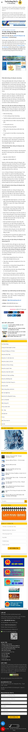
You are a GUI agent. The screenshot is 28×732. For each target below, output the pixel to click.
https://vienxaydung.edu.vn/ (14, 300)
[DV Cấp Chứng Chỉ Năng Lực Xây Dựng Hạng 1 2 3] (5, 326)
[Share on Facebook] (6, 312)
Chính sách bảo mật (6, 659)
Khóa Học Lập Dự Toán (7, 368)
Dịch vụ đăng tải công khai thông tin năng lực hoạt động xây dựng (15, 487)
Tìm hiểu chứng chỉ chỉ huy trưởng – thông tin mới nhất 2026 (15, 482)
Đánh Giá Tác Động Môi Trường (8, 396)
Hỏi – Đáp (4, 410)
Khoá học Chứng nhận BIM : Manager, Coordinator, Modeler (14, 456)
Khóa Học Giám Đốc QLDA (7, 371)
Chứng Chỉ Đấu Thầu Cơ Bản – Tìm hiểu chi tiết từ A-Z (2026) (16, 478)
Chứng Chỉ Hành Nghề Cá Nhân (8, 347)
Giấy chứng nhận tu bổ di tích (8, 389)
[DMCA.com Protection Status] (14, 675)
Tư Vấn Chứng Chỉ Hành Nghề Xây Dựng (11, 647)
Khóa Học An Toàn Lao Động (8, 375)
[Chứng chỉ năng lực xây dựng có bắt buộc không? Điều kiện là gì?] (4, 335)
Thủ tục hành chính (6, 406)
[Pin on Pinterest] (22, 312)
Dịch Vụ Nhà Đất (5, 399)
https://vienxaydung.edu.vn (10, 624)
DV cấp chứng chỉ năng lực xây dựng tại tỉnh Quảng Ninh (17, 332)
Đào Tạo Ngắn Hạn (6, 392)
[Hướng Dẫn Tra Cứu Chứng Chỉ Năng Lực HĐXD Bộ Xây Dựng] (4, 329)
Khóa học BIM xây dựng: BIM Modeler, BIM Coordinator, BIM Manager (15, 495)
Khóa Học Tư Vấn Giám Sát (8, 358)
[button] (2, 2)
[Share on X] (10, 312)
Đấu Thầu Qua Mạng (6, 650)
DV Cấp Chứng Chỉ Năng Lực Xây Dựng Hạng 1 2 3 (16, 325)
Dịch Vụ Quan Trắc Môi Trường (8, 648)
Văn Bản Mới (4, 413)
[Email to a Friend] (18, 312)
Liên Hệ (3, 424)
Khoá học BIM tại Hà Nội (11, 464)
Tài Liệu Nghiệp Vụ (6, 656)
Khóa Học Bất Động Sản (7, 378)
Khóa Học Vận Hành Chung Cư (8, 382)
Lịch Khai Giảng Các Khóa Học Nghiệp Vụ (11, 645)
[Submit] (25, 501)
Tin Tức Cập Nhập (6, 653)
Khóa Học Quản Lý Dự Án (7, 361)
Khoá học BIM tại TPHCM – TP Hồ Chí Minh (15, 460)
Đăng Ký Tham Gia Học (7, 644)
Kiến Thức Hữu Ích (6, 420)
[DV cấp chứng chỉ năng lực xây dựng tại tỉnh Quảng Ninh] (4, 332)
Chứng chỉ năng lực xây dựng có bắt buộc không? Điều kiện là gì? (16, 336)
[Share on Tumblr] (18, 315)
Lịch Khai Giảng (5, 344)
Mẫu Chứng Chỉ (5, 403)
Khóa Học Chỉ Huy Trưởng (7, 364)
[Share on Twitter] (15, 312)
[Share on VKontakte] (9, 315)
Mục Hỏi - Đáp (5, 655)
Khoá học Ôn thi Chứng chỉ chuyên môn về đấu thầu (16, 491)
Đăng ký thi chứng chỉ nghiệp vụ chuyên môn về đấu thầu (16, 474)
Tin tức (3, 417)
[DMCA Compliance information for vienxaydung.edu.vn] (14, 725)
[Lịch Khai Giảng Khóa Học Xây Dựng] (14, 513)
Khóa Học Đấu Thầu (6, 354)
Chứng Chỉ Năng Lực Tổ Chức (8, 351)
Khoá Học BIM (5, 385)
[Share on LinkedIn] (14, 315)
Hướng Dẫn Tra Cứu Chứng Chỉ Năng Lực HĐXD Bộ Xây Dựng (16, 329)
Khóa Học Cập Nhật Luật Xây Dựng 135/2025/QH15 (13, 469)
